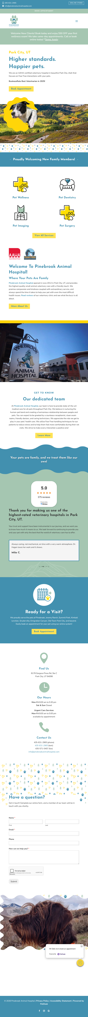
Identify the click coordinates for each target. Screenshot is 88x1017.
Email (12, 830)
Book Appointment (44, 11)
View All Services (44, 235)
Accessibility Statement (61, 1001)
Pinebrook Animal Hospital (21, 283)
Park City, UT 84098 (44, 676)
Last (46, 825)
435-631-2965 (10, 3)
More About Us (19, 306)
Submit (14, 881)
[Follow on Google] (48, 1011)
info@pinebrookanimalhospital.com (18, 6)
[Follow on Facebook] (39, 1011)
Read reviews (27, 295)
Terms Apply (51, 39)
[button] (80, 962)
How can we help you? (19, 849)
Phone (11, 839)
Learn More (44, 435)
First (10, 825)
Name (12, 818)
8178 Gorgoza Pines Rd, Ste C (44, 673)
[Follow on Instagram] (44, 1011)
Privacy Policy (42, 1001)
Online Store (76, 3)
